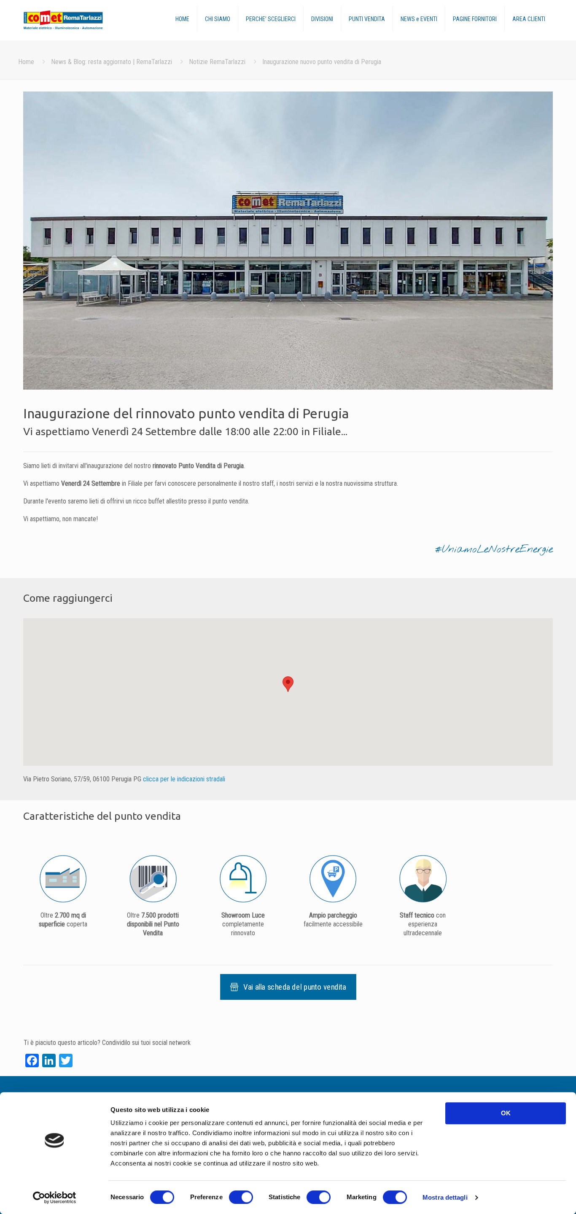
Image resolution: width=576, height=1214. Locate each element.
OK (506, 1113)
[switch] (241, 1197)
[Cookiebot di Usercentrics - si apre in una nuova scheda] (55, 1197)
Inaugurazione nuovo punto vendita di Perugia (321, 62)
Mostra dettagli (445, 1197)
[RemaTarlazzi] (80, 20)
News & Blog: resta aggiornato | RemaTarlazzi (111, 62)
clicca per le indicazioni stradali (184, 779)
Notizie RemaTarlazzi (217, 62)
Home (26, 62)
